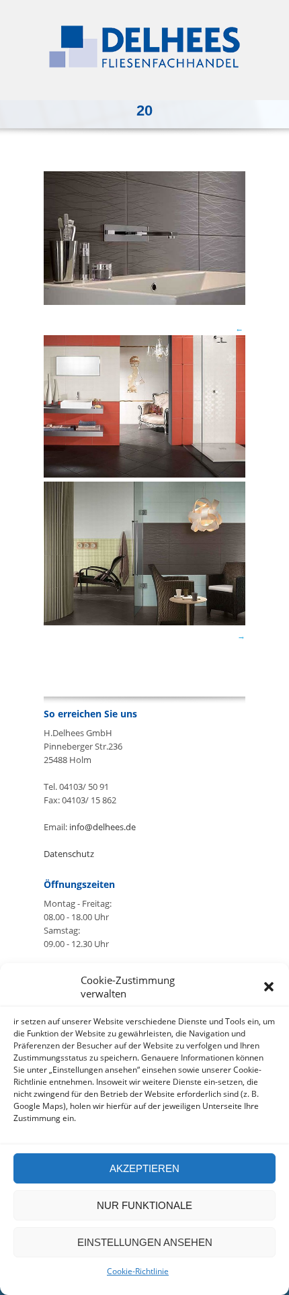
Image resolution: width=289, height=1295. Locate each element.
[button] (269, 986)
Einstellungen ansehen (144, 1242)
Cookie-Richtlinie (138, 1271)
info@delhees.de (102, 827)
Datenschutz (69, 854)
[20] (144, 302)
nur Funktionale (144, 1205)
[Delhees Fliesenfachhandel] (144, 46)
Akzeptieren (144, 1168)
